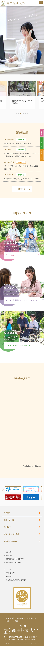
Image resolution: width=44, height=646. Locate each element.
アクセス (8, 569)
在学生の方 (21, 618)
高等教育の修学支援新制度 (14, 559)
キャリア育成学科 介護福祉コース (19, 346)
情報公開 (9, 555)
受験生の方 (10, 618)
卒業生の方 (31, 618)
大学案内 (7, 513)
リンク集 (9, 552)
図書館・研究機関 (10, 541)
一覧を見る (21, 189)
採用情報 (9, 576)
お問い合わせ (10, 573)
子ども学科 (10, 255)
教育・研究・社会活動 (13, 562)
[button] (16, 113)
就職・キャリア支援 (11, 534)
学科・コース (9, 520)
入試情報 (7, 527)
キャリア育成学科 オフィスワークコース (21, 300)
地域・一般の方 (12, 621)
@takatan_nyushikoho (32, 466)
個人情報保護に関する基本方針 (16, 580)
